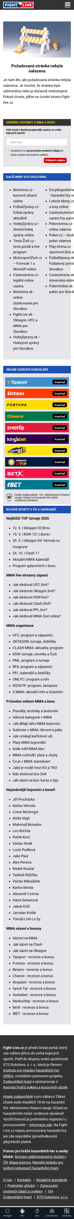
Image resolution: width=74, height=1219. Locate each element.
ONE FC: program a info (31, 679)
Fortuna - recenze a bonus (33, 963)
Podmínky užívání (21, 1186)
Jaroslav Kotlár (24, 913)
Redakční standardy (51, 1180)
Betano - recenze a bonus (32, 969)
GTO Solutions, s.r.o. (52, 1197)
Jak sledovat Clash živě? (32, 603)
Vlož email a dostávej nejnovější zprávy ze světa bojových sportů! (33, 131)
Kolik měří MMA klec (29, 749)
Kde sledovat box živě (30, 774)
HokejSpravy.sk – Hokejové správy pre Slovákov (27, 343)
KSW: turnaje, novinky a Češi (35, 654)
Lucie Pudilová (24, 850)
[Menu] (68, 5)
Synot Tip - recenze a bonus (34, 988)
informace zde (40, 1125)
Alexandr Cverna (26, 894)
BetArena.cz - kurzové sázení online (25, 195)
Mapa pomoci (20, 1162)
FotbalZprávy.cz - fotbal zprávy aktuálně (26, 212)
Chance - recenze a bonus (33, 976)
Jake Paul (20, 856)
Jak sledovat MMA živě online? (37, 616)
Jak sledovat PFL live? (30, 610)
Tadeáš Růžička (25, 875)
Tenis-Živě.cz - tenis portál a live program (26, 246)
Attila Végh (21, 818)
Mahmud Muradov (27, 824)
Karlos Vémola (24, 806)
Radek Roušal (23, 869)
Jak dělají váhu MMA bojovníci (36, 723)
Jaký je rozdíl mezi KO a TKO (35, 768)
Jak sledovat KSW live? (31, 597)
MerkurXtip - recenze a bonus (35, 1001)
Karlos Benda (23, 887)
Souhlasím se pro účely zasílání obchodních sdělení (37, 152)
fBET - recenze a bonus (31, 1014)
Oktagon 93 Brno (37, 528)
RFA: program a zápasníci (32, 667)
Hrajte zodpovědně (18, 1096)
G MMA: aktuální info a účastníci (38, 692)
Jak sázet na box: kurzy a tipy (35, 780)
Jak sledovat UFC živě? (31, 585)
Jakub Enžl (21, 906)
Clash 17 (32, 553)
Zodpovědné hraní (17, 1081)
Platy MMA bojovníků (29, 742)
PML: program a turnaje (31, 660)
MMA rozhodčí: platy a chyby (35, 755)
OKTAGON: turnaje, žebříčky (34, 641)
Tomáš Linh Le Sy (26, 919)
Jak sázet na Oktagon (30, 951)
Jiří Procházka (24, 799)
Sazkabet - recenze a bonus (34, 995)
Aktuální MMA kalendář (31, 559)
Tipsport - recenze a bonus (33, 957)
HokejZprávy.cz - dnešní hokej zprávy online (26, 229)
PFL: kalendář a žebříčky (32, 673)
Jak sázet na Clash (27, 944)
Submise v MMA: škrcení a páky (37, 730)
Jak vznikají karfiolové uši (32, 736)
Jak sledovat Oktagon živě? (34, 591)
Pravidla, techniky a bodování (35, 711)
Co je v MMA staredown (31, 761)
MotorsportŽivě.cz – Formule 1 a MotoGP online (27, 263)
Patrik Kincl (21, 837)
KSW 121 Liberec (37, 534)
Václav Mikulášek (26, 881)
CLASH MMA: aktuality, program (38, 648)
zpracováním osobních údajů (42, 150)
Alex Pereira (22, 862)
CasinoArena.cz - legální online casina (26, 280)
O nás (7, 1180)
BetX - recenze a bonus (31, 1007)
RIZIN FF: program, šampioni (35, 685)
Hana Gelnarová (25, 900)
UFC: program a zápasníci (33, 635)
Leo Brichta (21, 831)
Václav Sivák (22, 843)
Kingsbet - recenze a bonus (34, 982)
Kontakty (24, 1180)
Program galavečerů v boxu (34, 566)
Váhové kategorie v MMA (32, 717)
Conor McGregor (25, 812)
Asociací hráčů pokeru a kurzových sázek (35, 1087)
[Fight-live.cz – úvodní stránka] (18, 5)
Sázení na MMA (25, 938)
